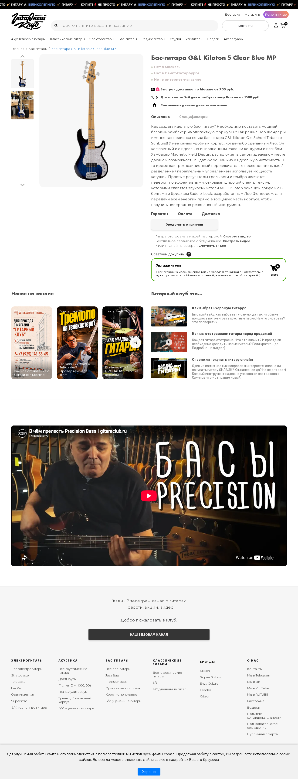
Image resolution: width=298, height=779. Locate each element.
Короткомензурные (121, 694)
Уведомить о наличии (184, 224)
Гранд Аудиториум (73, 691)
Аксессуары (233, 39)
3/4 (155, 682)
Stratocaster (20, 675)
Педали (213, 39)
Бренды (207, 662)
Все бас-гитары (117, 669)
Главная (18, 49)
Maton (205, 671)
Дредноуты (67, 679)
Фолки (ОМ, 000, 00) (74, 685)
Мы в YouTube (258, 688)
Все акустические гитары (72, 670)
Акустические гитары (28, 39)
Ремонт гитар (276, 14)
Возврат (254, 707)
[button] (22, 56)
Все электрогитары (26, 669)
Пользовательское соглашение (262, 725)
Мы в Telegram (258, 675)
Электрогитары (101, 39)
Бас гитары (37, 49)
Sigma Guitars (210, 677)
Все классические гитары (167, 674)
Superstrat (19, 701)
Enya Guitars (209, 683)
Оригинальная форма (122, 688)
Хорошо (149, 772)
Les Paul (17, 688)
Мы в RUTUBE (257, 694)
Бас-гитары (128, 39)
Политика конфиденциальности (264, 715)
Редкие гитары (153, 39)
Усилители (194, 39)
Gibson (205, 696)
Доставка (232, 14)
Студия (175, 39)
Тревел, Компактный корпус (74, 700)
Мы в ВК (253, 681)
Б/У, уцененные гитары (29, 707)
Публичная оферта (262, 734)
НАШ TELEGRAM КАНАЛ (149, 634)
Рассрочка (255, 701)
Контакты (254, 669)
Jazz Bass (112, 675)
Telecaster (19, 681)
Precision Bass (115, 681)
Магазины (253, 14)
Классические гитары (67, 39)
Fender (205, 690)
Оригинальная (22, 694)
